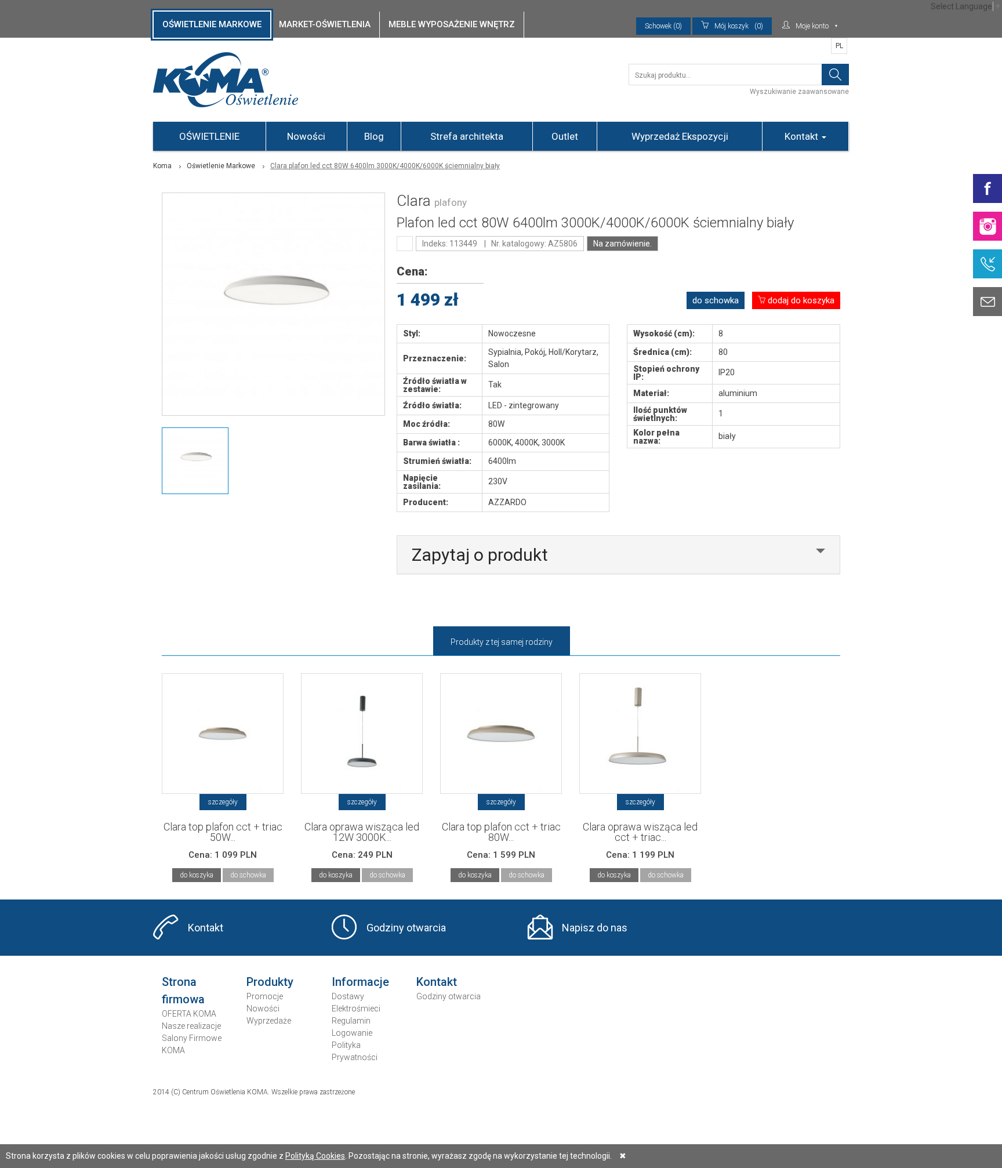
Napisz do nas (594, 928)
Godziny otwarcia (406, 928)
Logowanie (352, 1033)
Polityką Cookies (315, 1155)
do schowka (715, 300)
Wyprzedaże (268, 1020)
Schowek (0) (663, 26)
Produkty (269, 982)
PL (839, 46)
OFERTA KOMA (189, 1013)
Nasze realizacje (191, 1026)
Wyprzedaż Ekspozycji (679, 136)
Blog (374, 136)
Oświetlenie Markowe (221, 166)
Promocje (264, 996)
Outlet (564, 136)
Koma (162, 166)
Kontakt (803, 136)
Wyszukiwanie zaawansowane (799, 92)
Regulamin (351, 1020)
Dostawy (348, 996)
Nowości (306, 136)
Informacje (360, 982)
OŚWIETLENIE (209, 136)
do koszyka (196, 875)
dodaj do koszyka (799, 300)
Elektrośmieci (356, 1008)
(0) (738, 26)
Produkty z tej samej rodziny (502, 642)
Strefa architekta (466, 136)
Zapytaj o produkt (480, 555)
